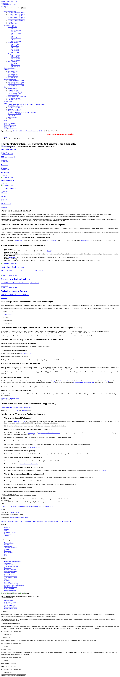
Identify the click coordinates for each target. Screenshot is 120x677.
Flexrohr (10, 22)
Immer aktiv (16, 623)
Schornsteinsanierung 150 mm (16, 16)
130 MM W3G (15, 65)
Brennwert (4, 165)
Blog (5, 555)
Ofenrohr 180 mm (13, 76)
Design (10, 54)
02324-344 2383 (17, 131)
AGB (5, 530)
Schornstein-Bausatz (66, 381)
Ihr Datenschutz (8, 600)
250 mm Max (15, 52)
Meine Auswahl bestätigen (8, 675)
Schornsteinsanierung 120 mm (16, 12)
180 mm (13, 36)
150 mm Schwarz (16, 33)
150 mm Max (15, 46)
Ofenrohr (6, 69)
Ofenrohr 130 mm (13, 73)
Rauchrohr (15, 410)
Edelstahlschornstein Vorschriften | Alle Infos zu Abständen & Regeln (27, 104)
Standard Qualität (12, 27)
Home (6, 120)
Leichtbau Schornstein (8, 188)
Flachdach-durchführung (14, 93)
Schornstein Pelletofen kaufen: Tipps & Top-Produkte (22, 112)
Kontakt (6, 529)
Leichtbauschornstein (10, 79)
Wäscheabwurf (8, 101)
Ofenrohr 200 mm (13, 77)
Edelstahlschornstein (10, 25)
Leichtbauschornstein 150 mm (16, 82)
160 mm (13, 35)
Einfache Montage (9, 126)
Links (9, 118)
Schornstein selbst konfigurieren (15, 279)
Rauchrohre (5, 172)
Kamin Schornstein (9, 572)
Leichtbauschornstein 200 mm (16, 85)
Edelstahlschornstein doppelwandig (14, 585)
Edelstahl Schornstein (8, 157)
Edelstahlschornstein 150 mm (9, 407)
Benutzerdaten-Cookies (10, 607)
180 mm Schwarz (16, 38)
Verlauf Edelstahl (12, 88)
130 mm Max (15, 44)
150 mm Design (15, 57)
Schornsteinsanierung (10, 11)
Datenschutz (7, 534)
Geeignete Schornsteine (14, 109)
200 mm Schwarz (16, 41)
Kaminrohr (7, 580)
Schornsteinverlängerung (11, 566)
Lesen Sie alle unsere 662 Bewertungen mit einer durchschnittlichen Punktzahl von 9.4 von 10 (27, 506)
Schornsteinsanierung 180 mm (16, 19)
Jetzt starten (4, 298)
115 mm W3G (15, 63)
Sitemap (6, 535)
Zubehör (6, 87)
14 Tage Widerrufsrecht (10, 128)
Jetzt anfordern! (5, 274)
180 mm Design (15, 58)
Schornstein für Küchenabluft (12, 561)
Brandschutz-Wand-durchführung (17, 96)
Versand (6, 544)
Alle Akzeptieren (21, 675)
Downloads (7, 551)
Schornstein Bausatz (9, 68)
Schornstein (7, 568)
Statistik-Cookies (9, 604)
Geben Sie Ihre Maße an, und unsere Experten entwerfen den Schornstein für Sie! (23, 271)
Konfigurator (11, 257)
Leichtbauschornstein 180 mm (16, 84)
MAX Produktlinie (51, 240)
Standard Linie (18, 240)
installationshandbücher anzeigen (10, 398)
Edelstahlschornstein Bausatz (14, 291)
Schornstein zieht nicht (14, 107)
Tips (5, 103)
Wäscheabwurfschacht (10, 587)
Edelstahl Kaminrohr (10, 569)
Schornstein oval (12, 23)
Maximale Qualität (13, 42)
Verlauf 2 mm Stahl (13, 90)
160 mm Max (15, 47)
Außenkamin (7, 563)
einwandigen (31, 433)
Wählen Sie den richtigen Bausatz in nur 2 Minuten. (15, 295)
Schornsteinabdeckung (14, 98)
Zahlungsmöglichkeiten (10, 547)
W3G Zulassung (12, 61)
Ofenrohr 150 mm (13, 74)
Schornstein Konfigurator (11, 577)
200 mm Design (15, 60)
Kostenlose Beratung (10, 123)
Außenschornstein (9, 565)
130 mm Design (15, 55)
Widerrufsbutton (8, 552)
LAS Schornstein (9, 574)
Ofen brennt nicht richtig (14, 114)
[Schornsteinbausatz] (9, 287)
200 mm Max (15, 50)
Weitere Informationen (10, 608)
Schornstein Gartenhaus (10, 576)
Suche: (2, 8)
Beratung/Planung (9, 543)
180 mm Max (15, 49)
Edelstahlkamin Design (86, 240)
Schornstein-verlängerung (15, 92)
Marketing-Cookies (9, 605)
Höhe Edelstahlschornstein (15, 106)
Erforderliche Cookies (10, 602)
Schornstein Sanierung (8, 149)
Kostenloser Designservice (12, 267)
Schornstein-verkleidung (14, 99)
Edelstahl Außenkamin (19, 421)
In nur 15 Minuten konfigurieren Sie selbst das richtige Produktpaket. (20, 283)
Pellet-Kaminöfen (8, 315)
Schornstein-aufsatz (13, 95)
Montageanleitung (26, 353)
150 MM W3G (15, 66)
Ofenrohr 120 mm (13, 71)
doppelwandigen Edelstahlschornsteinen (49, 433)
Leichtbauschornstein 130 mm (16, 80)
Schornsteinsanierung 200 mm (16, 20)
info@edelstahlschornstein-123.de (32, 131)
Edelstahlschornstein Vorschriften (29, 464)
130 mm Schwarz (16, 30)
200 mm (13, 39)
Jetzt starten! (4, 286)
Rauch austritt (11, 115)
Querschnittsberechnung (11, 583)
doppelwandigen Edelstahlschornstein (83, 382)
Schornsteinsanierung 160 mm (16, 17)
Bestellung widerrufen (10, 532)
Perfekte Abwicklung (10, 125)
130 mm (13, 28)
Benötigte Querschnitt (14, 110)
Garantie (49, 251)
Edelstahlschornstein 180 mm (25, 407)
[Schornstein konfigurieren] (9, 275)
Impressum (7, 527)
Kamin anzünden (12, 117)
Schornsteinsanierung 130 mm (16, 14)
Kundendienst (8, 546)
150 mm (13, 31)
